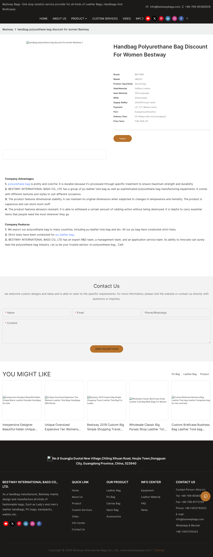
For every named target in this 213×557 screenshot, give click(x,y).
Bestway (7, 29)
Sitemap (158, 550)
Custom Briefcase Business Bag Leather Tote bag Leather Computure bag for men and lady (191, 427)
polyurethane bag (19, 184)
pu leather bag (65, 234)
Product (204, 374)
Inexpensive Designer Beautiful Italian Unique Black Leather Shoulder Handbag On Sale (18, 427)
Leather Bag (190, 374)
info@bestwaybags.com (165, 6)
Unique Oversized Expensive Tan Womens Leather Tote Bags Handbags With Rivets (61, 427)
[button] (143, 18)
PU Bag (176, 374)
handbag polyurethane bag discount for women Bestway (53, 29)
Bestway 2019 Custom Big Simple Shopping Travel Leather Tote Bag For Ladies (105, 427)
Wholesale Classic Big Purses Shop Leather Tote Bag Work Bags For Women (148, 427)
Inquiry (122, 138)
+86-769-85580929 (198, 6)
